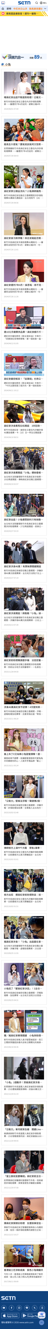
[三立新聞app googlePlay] (31, 1315)
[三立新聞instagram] (19, 1307)
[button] (36, 3)
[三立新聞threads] (42, 1307)
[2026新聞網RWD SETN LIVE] (3, 2)
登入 (45, 3)
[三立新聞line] (26, 1307)
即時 (9, 8)
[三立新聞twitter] (34, 1307)
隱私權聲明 (6, 1322)
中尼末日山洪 (20, 8)
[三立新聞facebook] (11, 1307)
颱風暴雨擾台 (36, 8)
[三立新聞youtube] (3, 1307)
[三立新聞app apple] (10, 1315)
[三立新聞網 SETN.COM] (3, 8)
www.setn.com (26, 1322)
